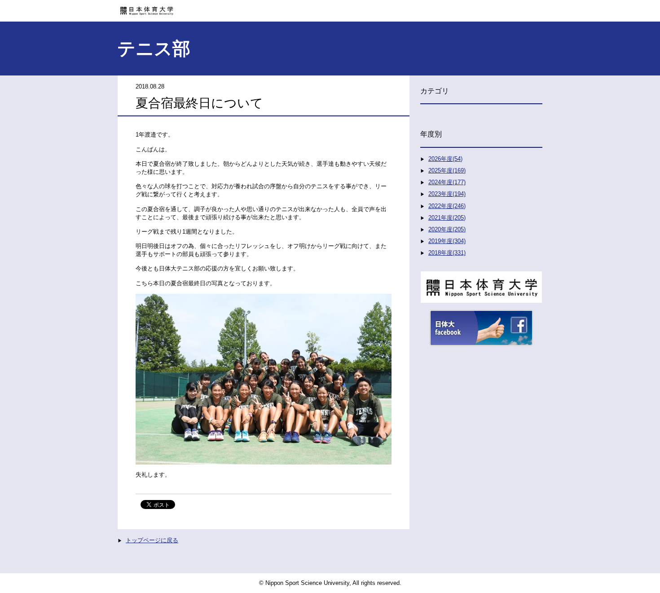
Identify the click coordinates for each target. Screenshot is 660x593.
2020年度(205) (447, 229)
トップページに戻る (152, 540)
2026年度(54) (445, 158)
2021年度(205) (447, 217)
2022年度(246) (447, 206)
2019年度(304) (447, 241)
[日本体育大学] (330, 8)
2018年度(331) (447, 252)
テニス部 (153, 48)
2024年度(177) (447, 182)
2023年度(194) (447, 193)
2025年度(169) (447, 170)
